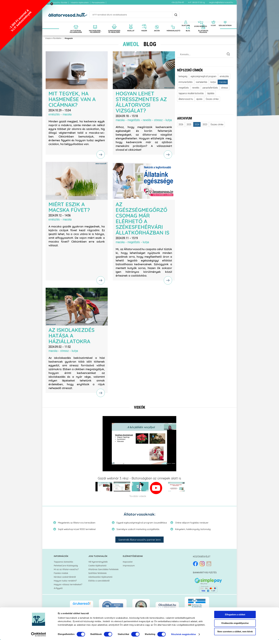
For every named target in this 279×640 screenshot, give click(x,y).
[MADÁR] (144, 23)
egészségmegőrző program (203, 76)
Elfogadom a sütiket (235, 614)
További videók (137, 496)
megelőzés (133, 120)
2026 (181, 124)
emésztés (54, 114)
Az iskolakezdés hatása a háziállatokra (71, 336)
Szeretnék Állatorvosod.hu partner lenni (139, 539)
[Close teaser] (51, 3)
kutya (169, 120)
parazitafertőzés (210, 87)
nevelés (147, 120)
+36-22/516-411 (177, 2)
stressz (158, 120)
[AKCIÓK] (157, 23)
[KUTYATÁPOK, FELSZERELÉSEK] (75, 23)
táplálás (210, 93)
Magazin (69, 38)
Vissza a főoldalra (53, 38)
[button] (25, 25)
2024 (197, 124)
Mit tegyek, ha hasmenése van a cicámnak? (72, 99)
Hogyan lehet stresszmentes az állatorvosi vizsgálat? (141, 102)
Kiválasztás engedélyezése (235, 623)
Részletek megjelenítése (183, 634)
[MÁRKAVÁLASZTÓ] (172, 23)
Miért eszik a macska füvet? (69, 207)
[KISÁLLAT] (131, 23)
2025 (189, 124)
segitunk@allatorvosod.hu (221, 2)
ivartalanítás (201, 82)
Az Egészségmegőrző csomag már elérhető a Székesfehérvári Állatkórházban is (142, 219)
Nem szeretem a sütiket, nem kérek (235, 631)
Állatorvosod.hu (186, 99)
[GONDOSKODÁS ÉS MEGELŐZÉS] (114, 23)
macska (67, 114)
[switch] (108, 634)
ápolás (199, 99)
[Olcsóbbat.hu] (167, 605)
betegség (183, 76)
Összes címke (212, 99)
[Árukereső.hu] (81, 604)
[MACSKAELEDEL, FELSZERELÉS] (95, 23)
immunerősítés (186, 82)
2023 (205, 124)
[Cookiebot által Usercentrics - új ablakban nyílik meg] (38, 634)
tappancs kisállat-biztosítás (191, 93)
